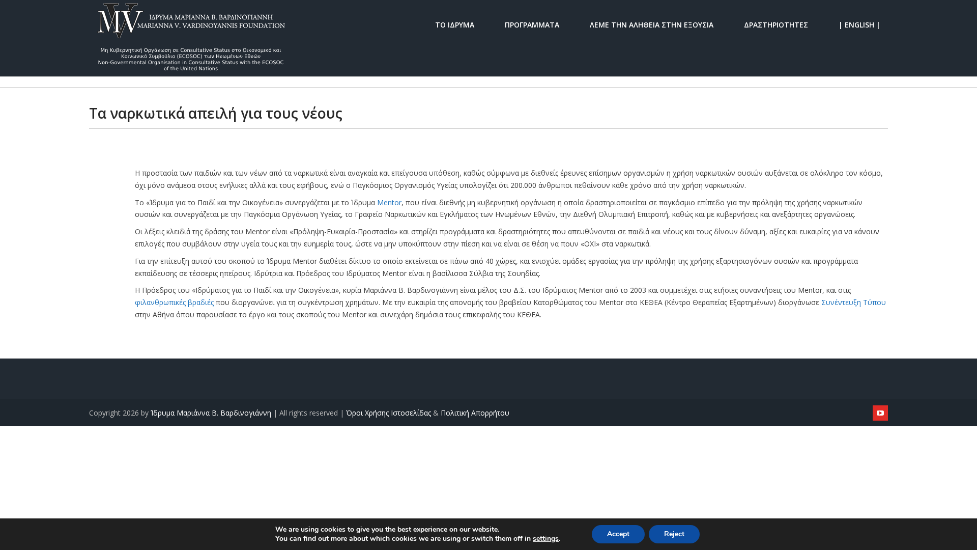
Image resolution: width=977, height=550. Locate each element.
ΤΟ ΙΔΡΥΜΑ (454, 24)
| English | (859, 24)
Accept (618, 534)
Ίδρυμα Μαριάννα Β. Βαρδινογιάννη (211, 413)
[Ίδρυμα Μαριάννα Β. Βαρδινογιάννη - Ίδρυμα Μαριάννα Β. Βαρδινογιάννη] (190, 24)
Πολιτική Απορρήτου (475, 413)
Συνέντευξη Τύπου (853, 302)
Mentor (389, 202)
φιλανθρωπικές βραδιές (174, 302)
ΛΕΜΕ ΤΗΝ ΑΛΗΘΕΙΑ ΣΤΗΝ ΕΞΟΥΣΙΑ (651, 24)
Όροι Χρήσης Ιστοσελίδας (388, 413)
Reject (674, 534)
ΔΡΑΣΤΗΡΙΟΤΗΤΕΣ (776, 24)
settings (546, 538)
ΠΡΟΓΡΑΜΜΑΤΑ (532, 24)
